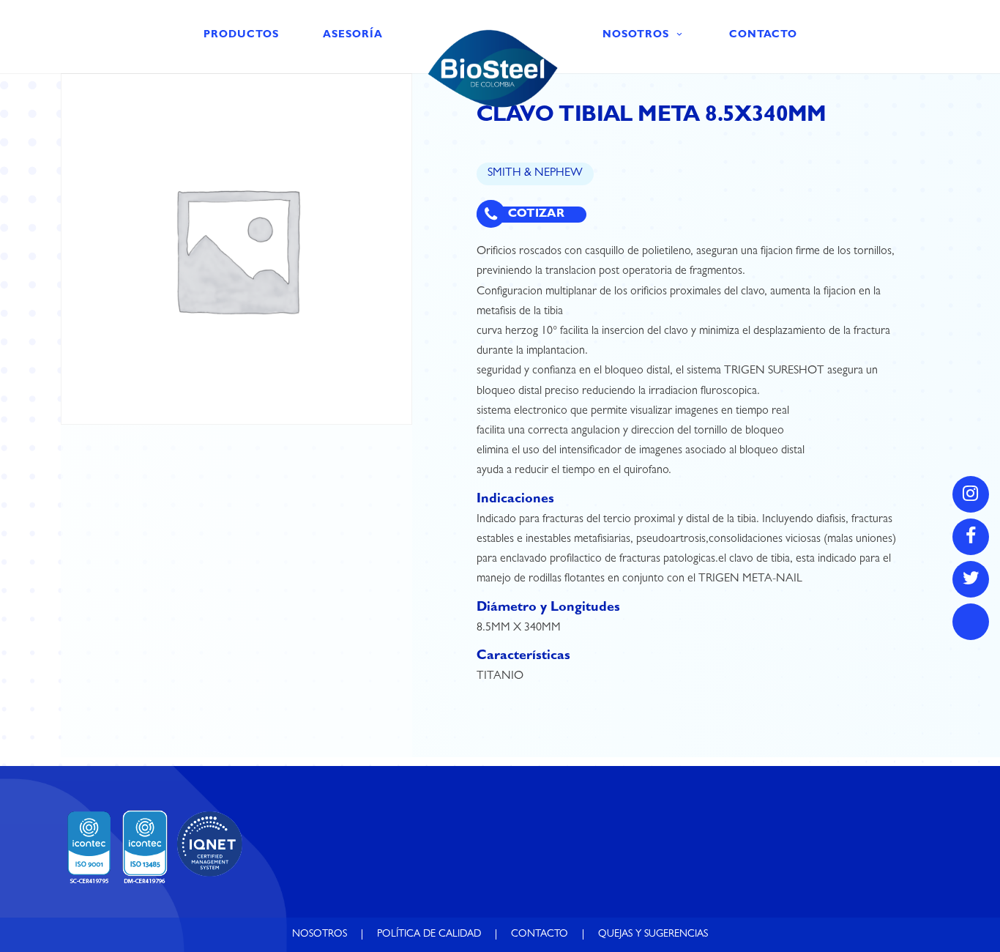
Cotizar (534, 214)
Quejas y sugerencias (653, 934)
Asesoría (353, 35)
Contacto (763, 35)
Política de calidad (429, 934)
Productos (241, 35)
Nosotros (635, 35)
